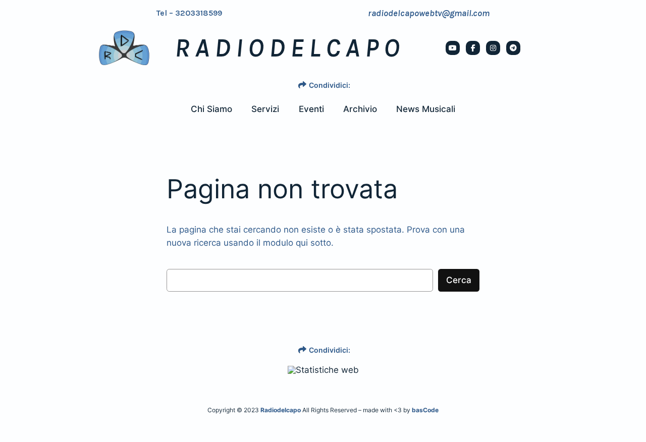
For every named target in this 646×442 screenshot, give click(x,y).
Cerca (458, 280)
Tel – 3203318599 (189, 13)
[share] (302, 84)
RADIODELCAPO (290, 48)
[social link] (453, 48)
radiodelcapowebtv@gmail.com (429, 13)
